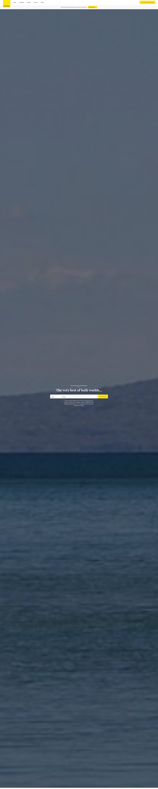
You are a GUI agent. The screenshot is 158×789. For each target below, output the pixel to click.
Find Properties (102, 396)
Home (14, 2)
